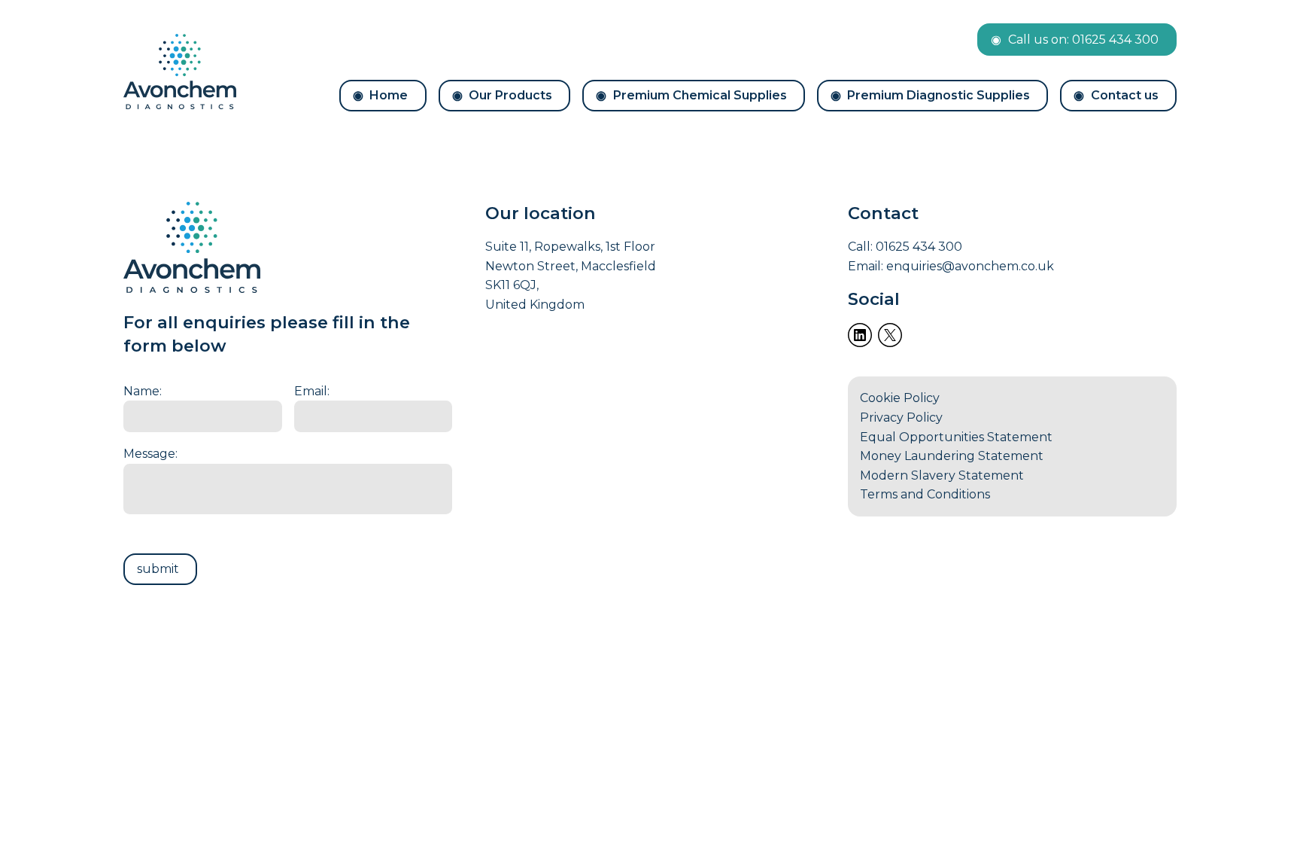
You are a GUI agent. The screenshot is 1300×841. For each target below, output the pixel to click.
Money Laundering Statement (951, 456)
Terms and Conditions (925, 494)
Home (388, 95)
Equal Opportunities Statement (956, 437)
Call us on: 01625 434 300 (1083, 39)
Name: (142, 391)
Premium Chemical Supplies (700, 95)
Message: (150, 453)
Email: (312, 391)
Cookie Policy (900, 398)
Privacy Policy (901, 417)
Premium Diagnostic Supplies (938, 95)
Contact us (1125, 95)
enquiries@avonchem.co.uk (970, 266)
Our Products (510, 95)
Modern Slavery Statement (942, 475)
